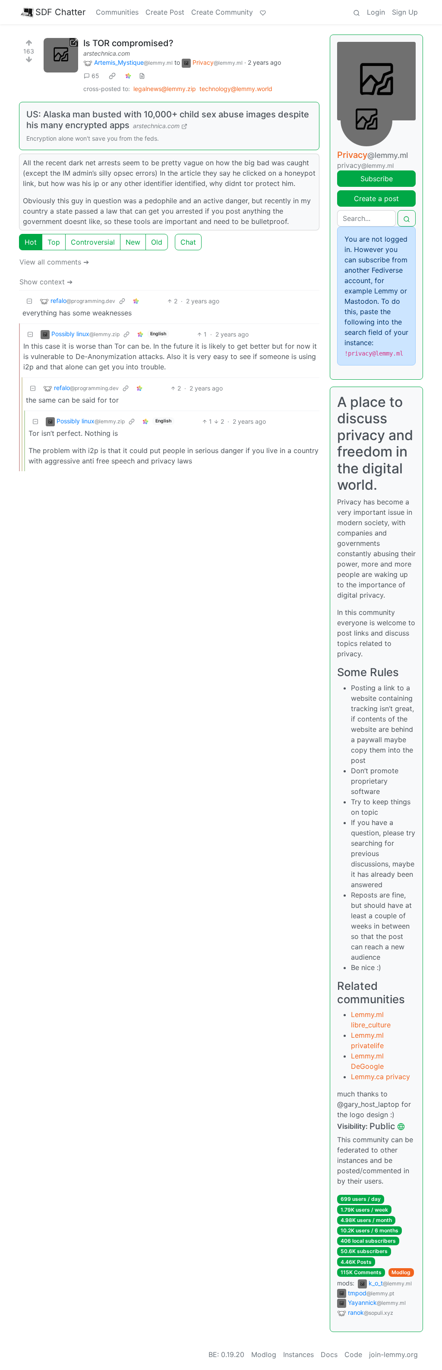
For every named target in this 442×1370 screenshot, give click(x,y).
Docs (329, 1354)
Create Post (164, 12)
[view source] (142, 76)
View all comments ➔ (54, 262)
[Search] (356, 12)
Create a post (376, 198)
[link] (112, 76)
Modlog (400, 1272)
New (133, 242)
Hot (31, 242)
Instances (298, 1354)
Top (53, 242)
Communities (117, 12)
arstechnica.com (106, 53)
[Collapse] (29, 301)
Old (156, 242)
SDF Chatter (60, 12)
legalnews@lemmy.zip (164, 88)
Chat (188, 242)
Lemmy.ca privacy (380, 1076)
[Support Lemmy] (262, 12)
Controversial (93, 242)
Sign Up (405, 12)
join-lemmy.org (393, 1354)
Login (376, 12)
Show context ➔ (46, 281)
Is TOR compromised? (128, 43)
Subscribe (376, 178)
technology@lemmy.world (235, 88)
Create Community (222, 12)
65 (95, 75)
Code (353, 1354)
